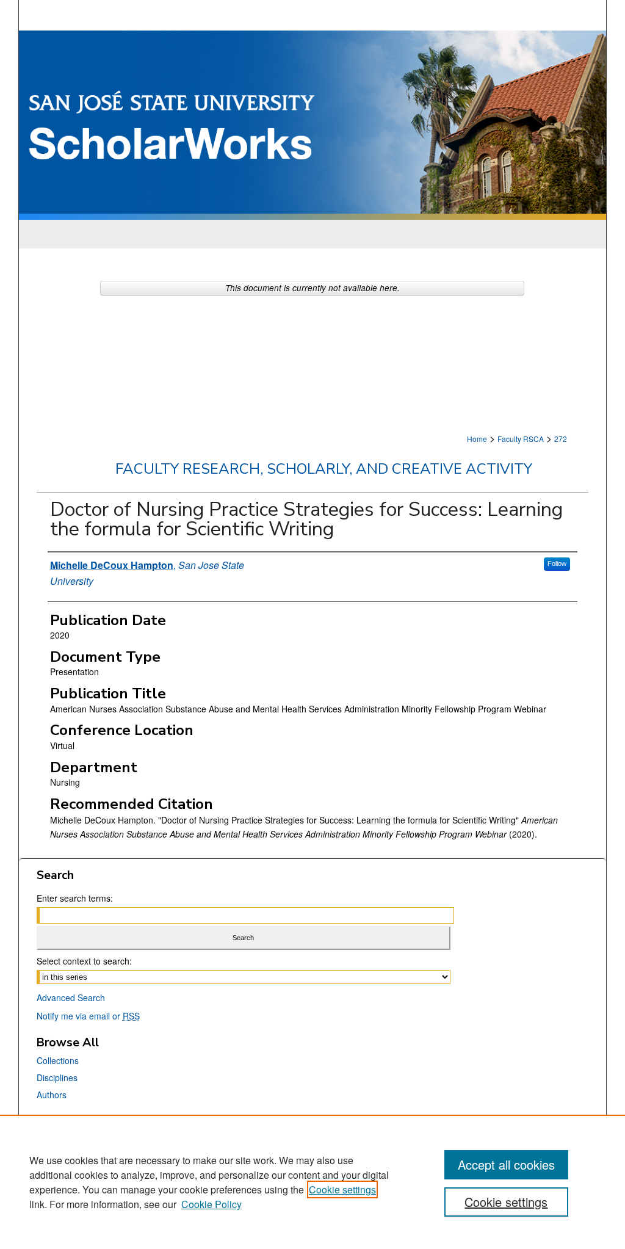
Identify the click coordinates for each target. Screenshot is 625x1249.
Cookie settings (342, 1189)
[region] (312, 1182)
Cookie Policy (211, 1204)
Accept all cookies (506, 1164)
